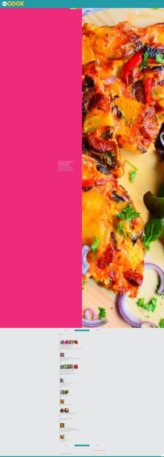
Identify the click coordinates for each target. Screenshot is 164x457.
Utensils (97, 330)
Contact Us (161, 3)
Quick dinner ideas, (93, 453)
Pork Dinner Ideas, (87, 453)
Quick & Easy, (81, 453)
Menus (146, 3)
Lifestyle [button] (151, 3)
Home (138, 3)
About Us (157, 3)
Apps (140, 3)
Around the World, (75, 453)
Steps (82, 330)
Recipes (143, 3)
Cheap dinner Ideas (100, 453)
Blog (154, 3)
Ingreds (66, 330)
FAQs (148, 3)
